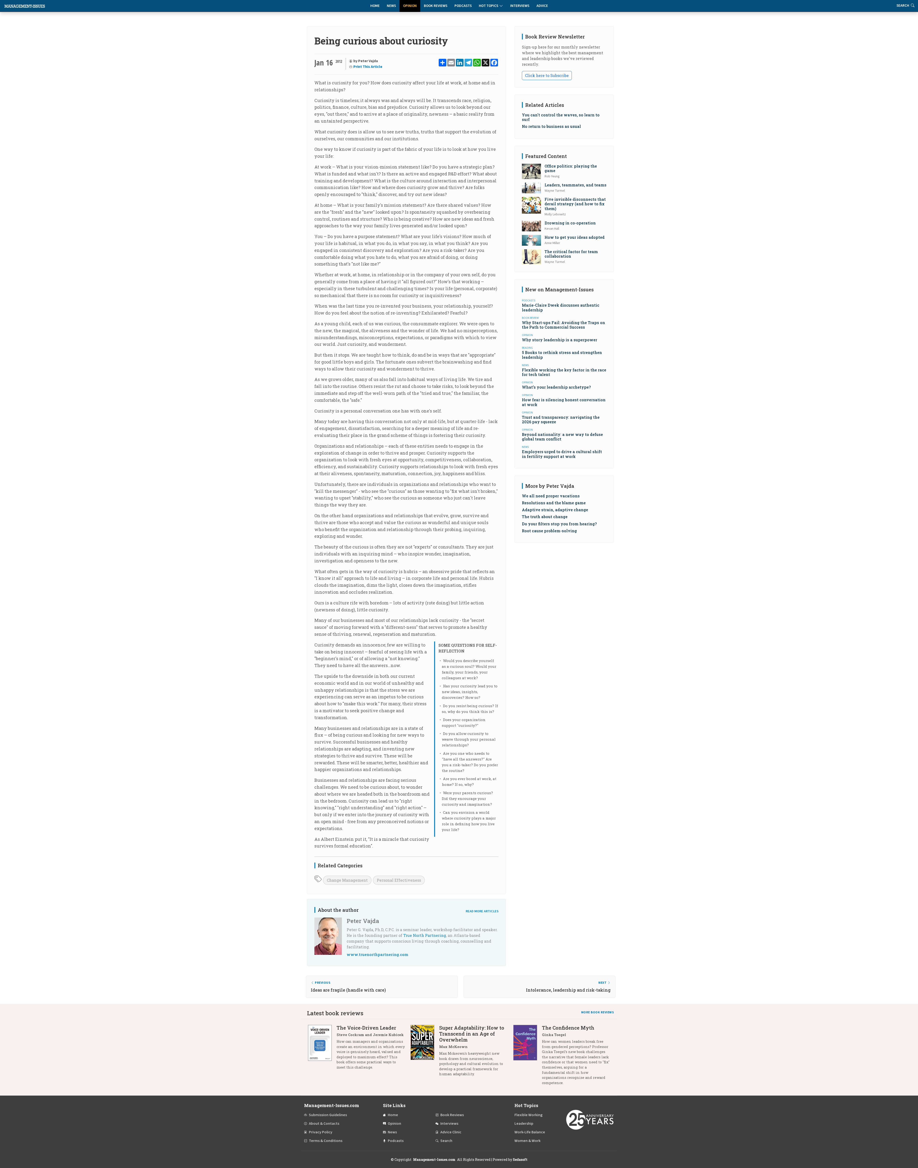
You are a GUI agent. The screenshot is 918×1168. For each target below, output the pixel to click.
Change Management (347, 880)
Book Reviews (435, 5)
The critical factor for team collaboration (571, 254)
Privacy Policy (320, 1132)
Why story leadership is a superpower (559, 339)
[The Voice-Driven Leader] (322, 1049)
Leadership (523, 1123)
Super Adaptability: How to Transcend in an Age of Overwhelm (471, 1034)
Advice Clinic (450, 1132)
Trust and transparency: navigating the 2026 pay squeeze (561, 419)
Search (446, 1141)
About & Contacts (324, 1123)
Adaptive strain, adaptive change (555, 509)
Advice (542, 5)
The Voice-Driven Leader (366, 1028)
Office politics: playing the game (571, 168)
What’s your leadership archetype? (556, 387)
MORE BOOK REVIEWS (597, 1012)
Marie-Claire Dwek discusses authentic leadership (560, 307)
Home (375, 5)
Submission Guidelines (328, 1115)
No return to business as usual (551, 126)
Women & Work (527, 1141)
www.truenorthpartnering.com (377, 954)
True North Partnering (424, 935)
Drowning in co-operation (570, 222)
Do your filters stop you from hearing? (559, 523)
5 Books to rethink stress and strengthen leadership (562, 354)
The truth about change (545, 516)
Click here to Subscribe (547, 75)
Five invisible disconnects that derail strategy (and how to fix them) (575, 204)
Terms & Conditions (325, 1141)
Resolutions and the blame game (554, 502)
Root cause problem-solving (549, 530)
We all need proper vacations (551, 495)
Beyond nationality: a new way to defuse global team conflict (562, 436)
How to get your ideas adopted (575, 237)
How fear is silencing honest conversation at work (564, 402)
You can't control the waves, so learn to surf (561, 117)
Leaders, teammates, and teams (576, 184)
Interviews (519, 5)
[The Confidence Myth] (527, 1057)
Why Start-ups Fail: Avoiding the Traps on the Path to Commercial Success (563, 325)
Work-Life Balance (529, 1132)
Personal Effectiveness (399, 880)
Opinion (410, 5)
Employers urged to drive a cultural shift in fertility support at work (562, 454)
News (391, 5)
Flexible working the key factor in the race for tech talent (564, 372)
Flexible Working (528, 1115)
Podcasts (463, 5)
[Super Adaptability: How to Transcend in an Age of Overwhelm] (424, 1053)
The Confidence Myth (568, 1028)
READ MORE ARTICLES (482, 911)
